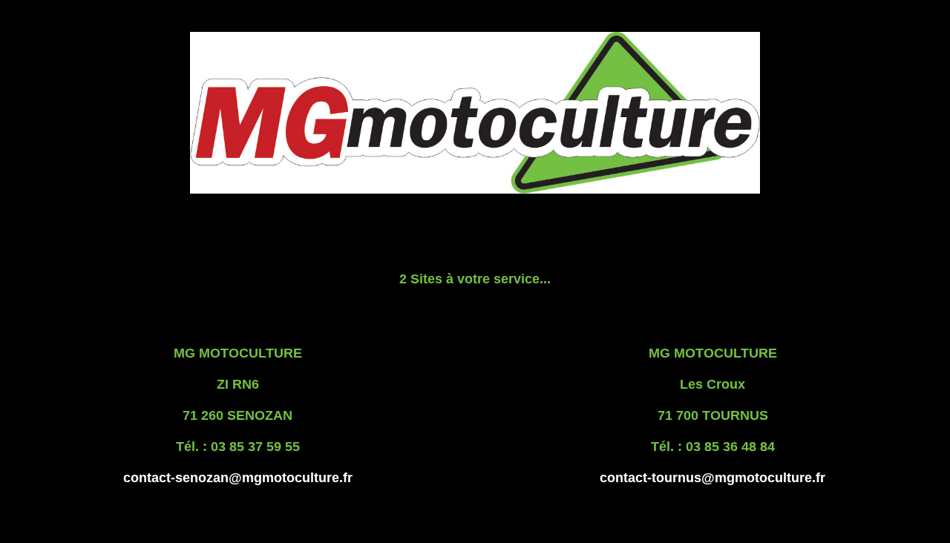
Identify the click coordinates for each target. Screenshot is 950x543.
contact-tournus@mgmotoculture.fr (712, 477)
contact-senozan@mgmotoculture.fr (238, 477)
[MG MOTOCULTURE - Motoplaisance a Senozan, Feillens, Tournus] (475, 189)
